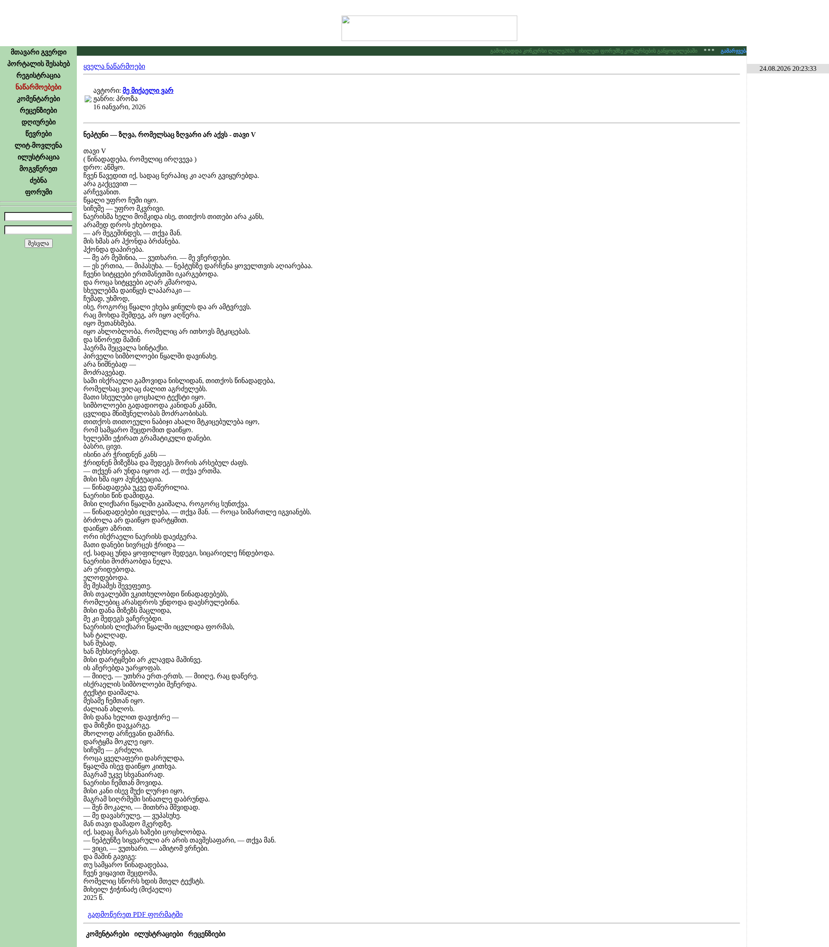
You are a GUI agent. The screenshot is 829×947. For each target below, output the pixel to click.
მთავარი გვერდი (38, 52)
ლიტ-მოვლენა (38, 145)
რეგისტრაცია (38, 75)
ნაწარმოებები (38, 87)
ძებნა (38, 180)
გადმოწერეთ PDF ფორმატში (135, 914)
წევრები (38, 133)
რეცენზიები (38, 110)
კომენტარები (38, 98)
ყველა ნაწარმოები (114, 66)
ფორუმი (38, 192)
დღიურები (39, 122)
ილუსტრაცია (39, 157)
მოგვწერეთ (38, 168)
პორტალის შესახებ (38, 63)
